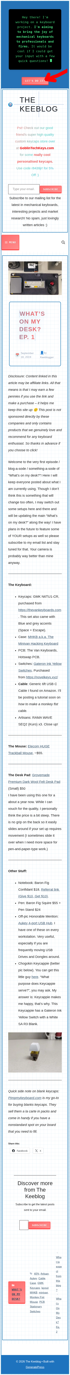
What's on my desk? (17, 1294)
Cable (41, 1278)
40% (36, 1273)
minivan (43, 1292)
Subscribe (50, 189)
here (35, 977)
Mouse (34, 1301)
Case (33, 1282)
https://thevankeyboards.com (39, 610)
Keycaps (35, 1287)
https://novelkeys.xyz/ (42, 677)
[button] (63, 242)
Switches (35, 1311)
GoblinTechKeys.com (37, 148)
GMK (40, 1282)
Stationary (36, 1306)
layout (45, 1287)
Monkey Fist (37, 1297)
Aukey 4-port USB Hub (35, 923)
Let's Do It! (35, 80)
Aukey (33, 1278)
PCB (42, 1301)
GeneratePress (35, 1367)
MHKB (33, 1292)
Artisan (45, 1273)
